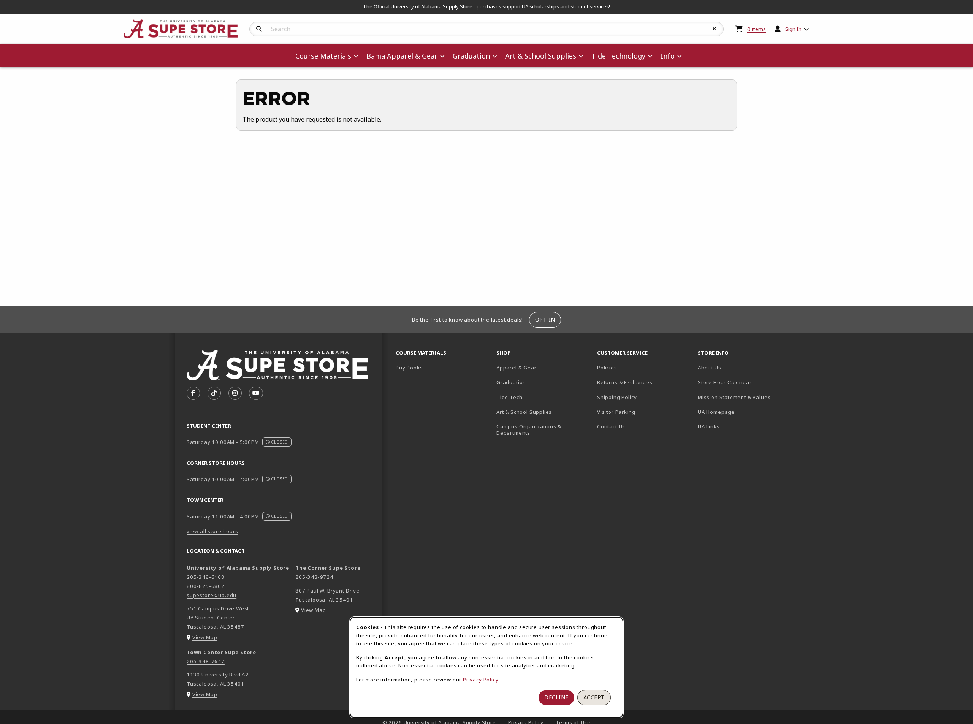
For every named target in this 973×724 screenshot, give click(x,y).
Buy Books (409, 367)
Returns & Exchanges (625, 382)
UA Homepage (743, 411)
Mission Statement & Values (734, 397)
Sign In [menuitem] (793, 28)
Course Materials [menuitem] (323, 55)
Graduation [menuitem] (471, 55)
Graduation (511, 382)
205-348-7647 (206, 661)
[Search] (259, 28)
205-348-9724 (314, 576)
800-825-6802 (206, 586)
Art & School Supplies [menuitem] (540, 55)
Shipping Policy (617, 397)
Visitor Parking (616, 412)
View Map (204, 637)
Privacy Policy (481, 679)
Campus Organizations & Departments (539, 429)
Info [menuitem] (668, 55)
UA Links (709, 426)
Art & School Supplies (524, 412)
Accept (594, 697)
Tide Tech (509, 397)
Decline (556, 697)
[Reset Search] (714, 28)
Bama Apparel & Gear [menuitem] (401, 55)
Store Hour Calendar (745, 382)
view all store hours (212, 531)
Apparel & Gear (516, 367)
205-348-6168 (206, 576)
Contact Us (611, 426)
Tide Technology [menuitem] (618, 55)
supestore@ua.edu (211, 595)
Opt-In (545, 319)
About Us (709, 367)
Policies (607, 367)
